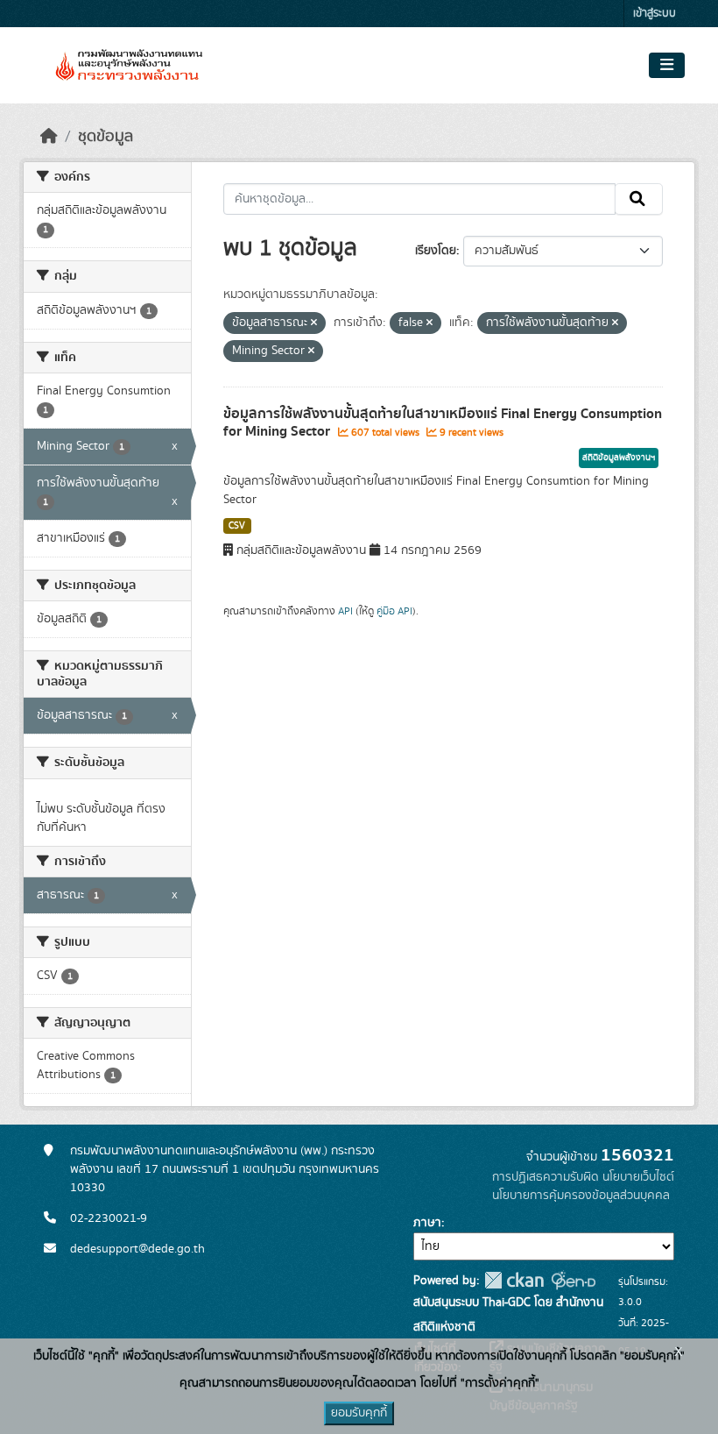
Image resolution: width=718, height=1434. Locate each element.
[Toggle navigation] (667, 66)
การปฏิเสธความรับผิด (545, 1177)
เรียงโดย (435, 250)
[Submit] (639, 199)
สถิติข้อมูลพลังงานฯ (618, 457)
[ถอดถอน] (314, 323)
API (345, 611)
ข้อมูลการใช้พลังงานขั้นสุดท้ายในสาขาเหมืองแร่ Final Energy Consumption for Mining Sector (442, 423)
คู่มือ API (394, 611)
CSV (237, 526)
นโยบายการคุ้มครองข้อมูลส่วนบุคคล (581, 1195)
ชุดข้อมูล (105, 136)
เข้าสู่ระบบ (654, 13)
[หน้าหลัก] (49, 136)
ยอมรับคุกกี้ (359, 1413)
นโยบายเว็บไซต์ (638, 1177)
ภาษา (427, 1223)
